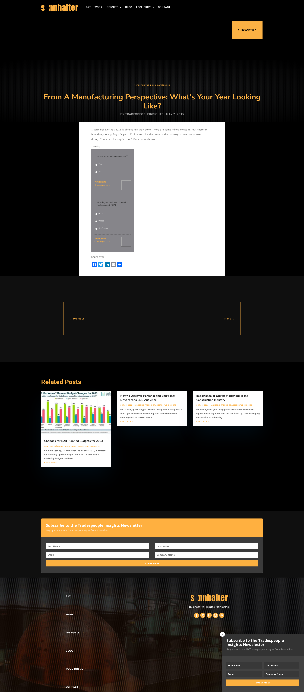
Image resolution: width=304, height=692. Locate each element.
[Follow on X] (202, 615)
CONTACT (164, 7)
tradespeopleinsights (144, 114)
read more (50, 462)
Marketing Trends (143, 85)
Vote (126, 185)
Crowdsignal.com (102, 185)
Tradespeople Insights (88, 446)
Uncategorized (162, 85)
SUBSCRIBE (247, 30)
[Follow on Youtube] (221, 615)
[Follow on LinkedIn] (209, 615)
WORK (98, 7)
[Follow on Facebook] (196, 615)
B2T (88, 7)
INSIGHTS (112, 7)
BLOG (128, 7)
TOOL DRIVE (143, 7)
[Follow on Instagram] (215, 615)
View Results (100, 182)
